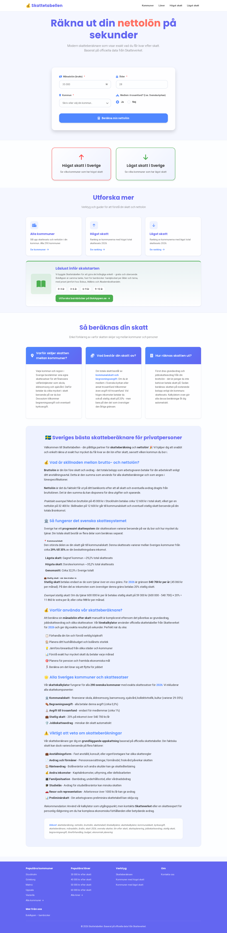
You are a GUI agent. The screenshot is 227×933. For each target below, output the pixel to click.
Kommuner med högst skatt (130, 879)
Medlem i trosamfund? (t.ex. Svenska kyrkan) (143, 95)
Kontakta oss (167, 874)
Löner (162, 5)
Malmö (29, 885)
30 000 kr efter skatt (81, 874)
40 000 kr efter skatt (81, 879)
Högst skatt (176, 5)
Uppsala (30, 890)
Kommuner (148, 5)
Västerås (30, 895)
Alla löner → (77, 895)
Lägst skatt (193, 5)
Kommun (68, 95)
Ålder (123, 76)
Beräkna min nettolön (115, 118)
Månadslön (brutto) (74, 76)
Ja (122, 101)
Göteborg (30, 879)
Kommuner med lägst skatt (129, 885)
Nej (134, 101)
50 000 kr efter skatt (81, 885)
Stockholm (31, 874)
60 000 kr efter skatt (81, 890)
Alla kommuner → (35, 900)
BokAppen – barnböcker (38, 915)
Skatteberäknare (124, 874)
